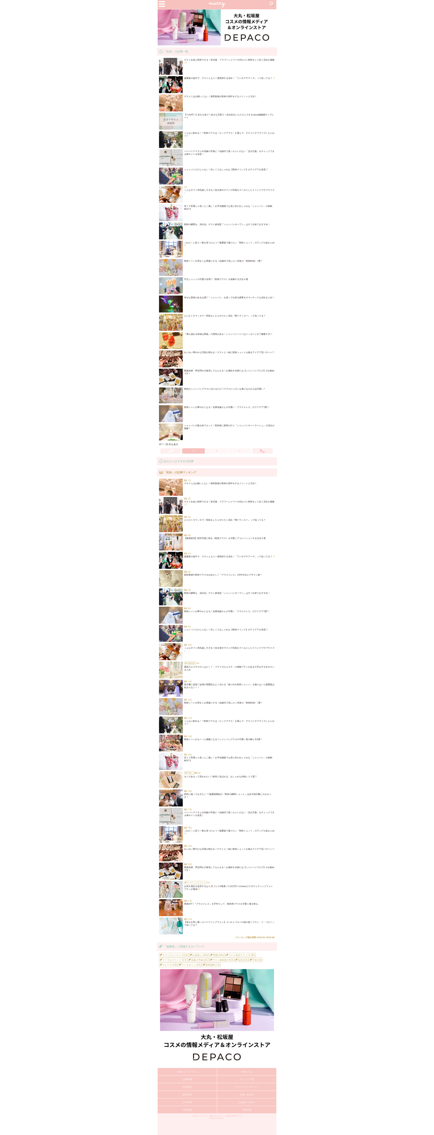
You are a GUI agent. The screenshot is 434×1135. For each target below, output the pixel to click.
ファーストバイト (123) (175, 955)
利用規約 (187, 1087)
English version (247, 1102)
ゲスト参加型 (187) (222, 960)
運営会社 (187, 1094)
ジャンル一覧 (247, 1079)
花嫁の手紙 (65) (199, 960)
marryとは (246, 1071)
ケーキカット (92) (191, 965)
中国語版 (187, 1109)
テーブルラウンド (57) (174, 960)
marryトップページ (187, 1071)
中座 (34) (257, 960)
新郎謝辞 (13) (212, 965)
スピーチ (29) (169, 965)
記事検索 (187, 1079)
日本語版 (187, 1102)
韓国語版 (247, 1109)
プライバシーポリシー (247, 1087)
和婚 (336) (218, 955)
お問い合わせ (247, 1094)
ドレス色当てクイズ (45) (241, 955)
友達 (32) (242, 960)
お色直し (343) (200, 955)
